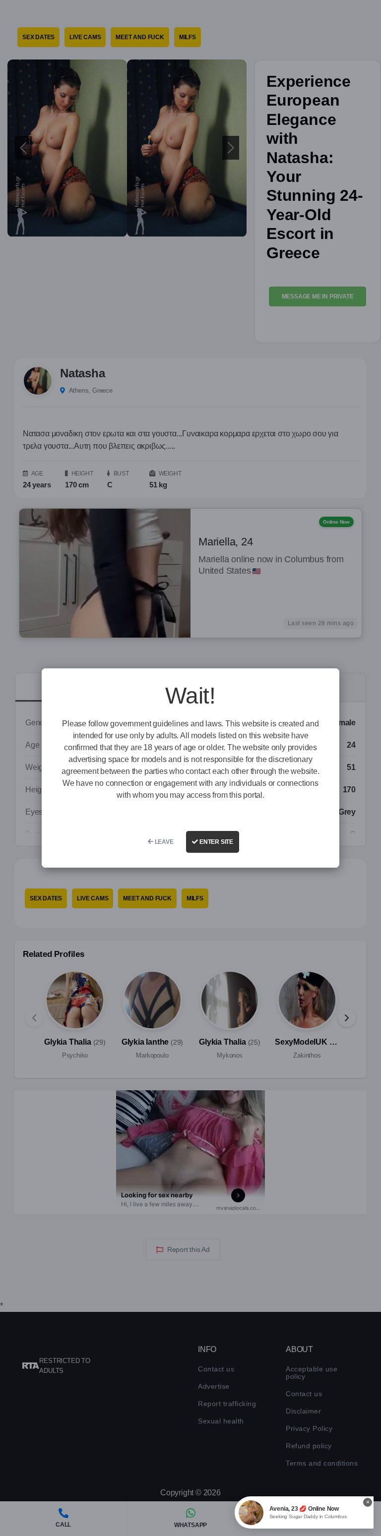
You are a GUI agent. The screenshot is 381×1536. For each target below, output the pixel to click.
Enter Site (215, 841)
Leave (163, 841)
